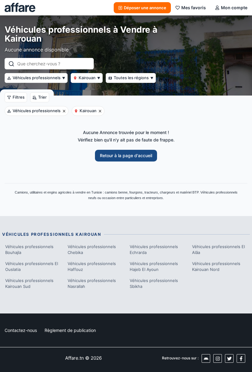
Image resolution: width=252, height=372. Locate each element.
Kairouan (89, 77)
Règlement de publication (70, 330)
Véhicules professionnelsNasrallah (92, 283)
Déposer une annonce (145, 7)
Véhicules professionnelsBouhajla (29, 249)
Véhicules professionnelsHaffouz (92, 266)
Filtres (19, 97)
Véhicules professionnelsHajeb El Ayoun (154, 266)
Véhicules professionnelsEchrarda (154, 249)
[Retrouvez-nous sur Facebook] (241, 358)
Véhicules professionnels (39, 77)
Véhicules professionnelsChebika (92, 249)
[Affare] (20, 7)
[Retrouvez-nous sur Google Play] (206, 358)
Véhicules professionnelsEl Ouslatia (31, 266)
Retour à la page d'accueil (126, 155)
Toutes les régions (133, 77)
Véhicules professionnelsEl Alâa (218, 249)
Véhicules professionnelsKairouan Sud (29, 283)
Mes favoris (193, 7)
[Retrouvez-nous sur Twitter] (229, 358)
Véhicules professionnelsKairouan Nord (216, 266)
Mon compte (234, 7)
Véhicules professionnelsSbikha (154, 283)
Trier (42, 97)
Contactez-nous (21, 330)
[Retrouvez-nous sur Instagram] (217, 358)
